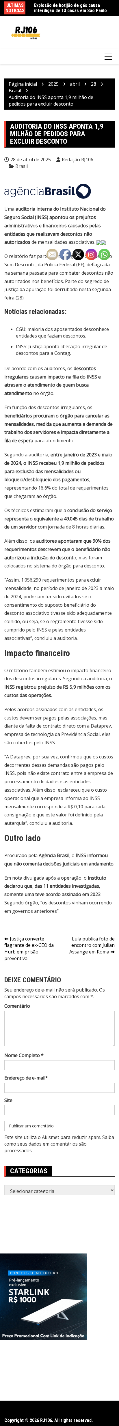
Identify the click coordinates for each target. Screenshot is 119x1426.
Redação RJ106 (77, 159)
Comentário (17, 1006)
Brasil (21, 166)
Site (8, 1100)
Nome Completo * (24, 1055)
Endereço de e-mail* (26, 1078)
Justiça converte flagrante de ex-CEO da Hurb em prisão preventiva (29, 949)
